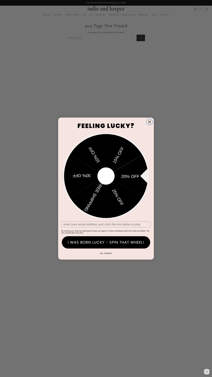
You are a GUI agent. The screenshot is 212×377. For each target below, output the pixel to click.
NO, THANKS (106, 253)
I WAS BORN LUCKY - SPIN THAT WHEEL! (106, 242)
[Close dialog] (149, 122)
